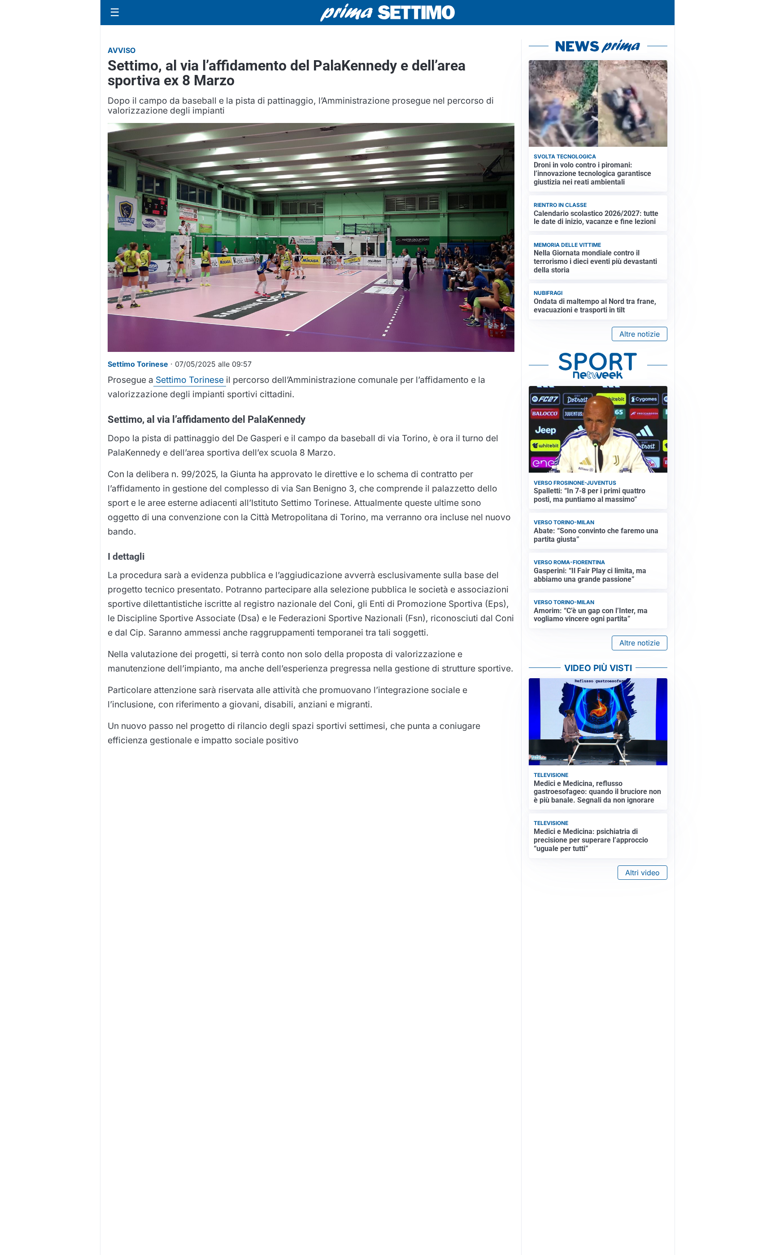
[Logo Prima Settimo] (387, 13)
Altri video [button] (642, 872)
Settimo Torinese (189, 379)
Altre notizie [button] (639, 333)
